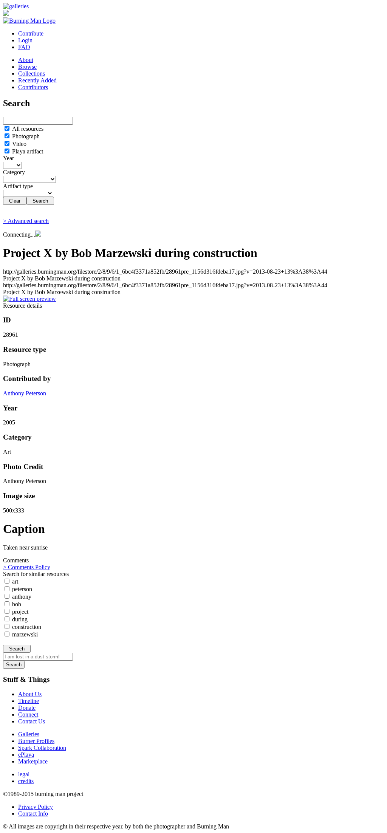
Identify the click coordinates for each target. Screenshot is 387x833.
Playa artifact (27, 151)
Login (25, 40)
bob (16, 604)
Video (18, 144)
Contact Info (33, 813)
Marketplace (33, 761)
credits (26, 781)
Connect (28, 714)
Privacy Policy (35, 807)
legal (24, 774)
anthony (21, 596)
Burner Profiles (36, 741)
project (19, 611)
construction (26, 627)
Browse (27, 66)
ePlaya (26, 754)
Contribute (30, 33)
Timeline (28, 701)
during (19, 619)
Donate (27, 707)
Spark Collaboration (42, 748)
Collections (31, 73)
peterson (21, 589)
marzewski (24, 634)
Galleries (28, 734)
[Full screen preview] (29, 299)
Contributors (33, 87)
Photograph (25, 136)
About (25, 60)
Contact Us (31, 721)
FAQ (24, 47)
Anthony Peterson (24, 393)
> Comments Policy (26, 567)
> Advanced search (26, 221)
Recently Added (37, 80)
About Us (30, 694)
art (14, 581)
